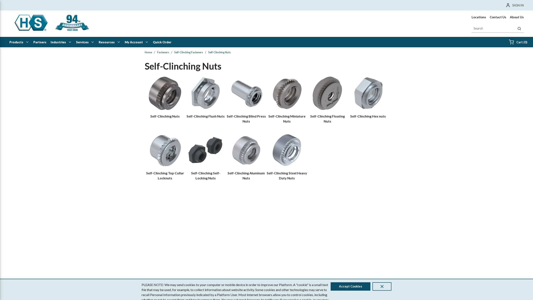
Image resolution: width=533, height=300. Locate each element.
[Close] (381, 286)
